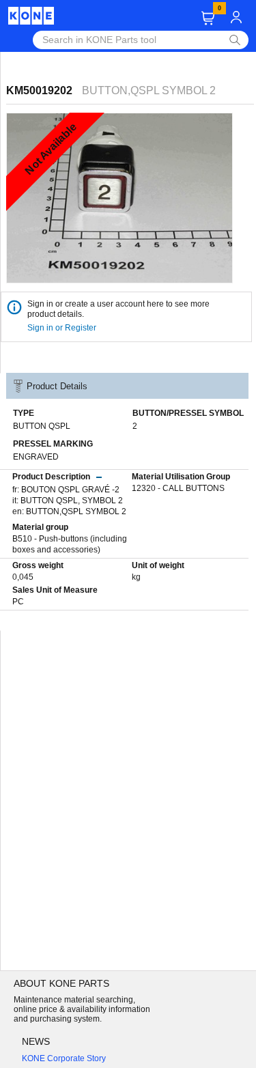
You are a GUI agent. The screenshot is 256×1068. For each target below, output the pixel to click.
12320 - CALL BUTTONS (178, 488)
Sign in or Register (62, 328)
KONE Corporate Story (64, 1058)
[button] (207, 18)
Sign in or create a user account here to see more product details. (118, 309)
